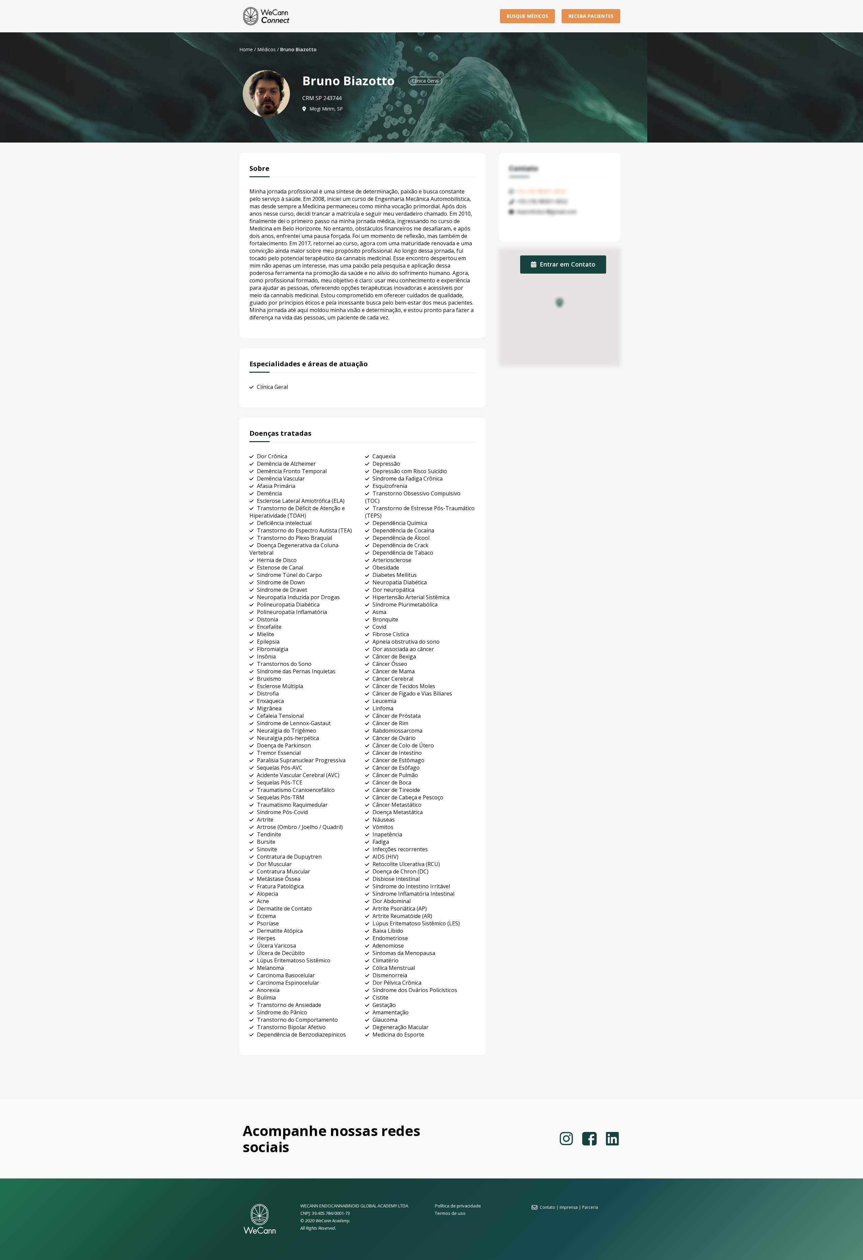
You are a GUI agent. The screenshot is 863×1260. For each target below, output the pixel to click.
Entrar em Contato (567, 264)
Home (246, 49)
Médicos (266, 49)
